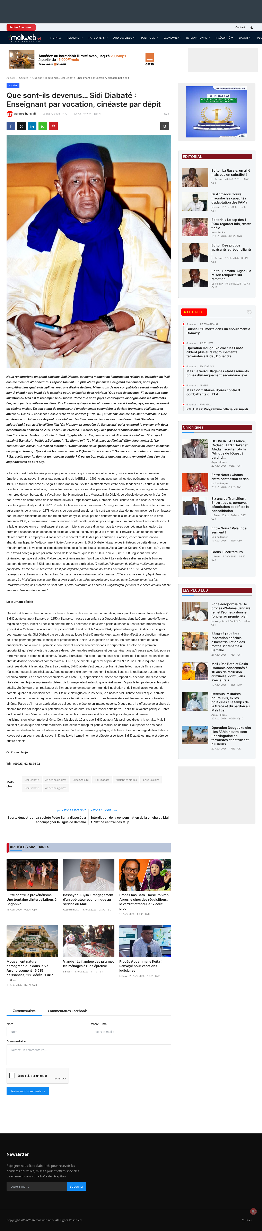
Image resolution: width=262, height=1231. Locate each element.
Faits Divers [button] (96, 37)
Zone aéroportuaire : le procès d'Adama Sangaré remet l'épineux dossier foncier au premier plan (230, 610)
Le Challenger (219, 483)
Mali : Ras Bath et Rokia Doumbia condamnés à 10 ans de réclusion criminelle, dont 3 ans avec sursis (229, 672)
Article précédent (73, 810)
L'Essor (67, 971)
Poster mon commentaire (28, 1091)
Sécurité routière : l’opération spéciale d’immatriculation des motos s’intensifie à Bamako (228, 642)
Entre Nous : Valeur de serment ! (228, 530)
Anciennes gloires (55, 780)
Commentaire (16, 1041)
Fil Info (55, 37)
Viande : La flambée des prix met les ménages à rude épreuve (88, 963)
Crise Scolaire (81, 780)
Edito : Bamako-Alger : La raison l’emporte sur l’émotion (231, 275)
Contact (240, 27)
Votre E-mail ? (100, 1024)
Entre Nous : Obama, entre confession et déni (230, 477)
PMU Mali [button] (73, 37)
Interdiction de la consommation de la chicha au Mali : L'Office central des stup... (130, 820)
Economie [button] (170, 37)
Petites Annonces (20, 27)
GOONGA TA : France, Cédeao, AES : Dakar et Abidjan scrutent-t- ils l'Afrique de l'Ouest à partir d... (229, 449)
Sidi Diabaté (32, 780)
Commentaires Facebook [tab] (67, 1011)
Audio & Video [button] (122, 37)
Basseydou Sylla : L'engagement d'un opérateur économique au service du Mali (88, 899)
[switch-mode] (252, 27)
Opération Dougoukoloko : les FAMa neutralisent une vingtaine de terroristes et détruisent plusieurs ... (231, 736)
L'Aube (215, 556)
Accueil (11, 78)
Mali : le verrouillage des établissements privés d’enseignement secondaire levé (217, 373)
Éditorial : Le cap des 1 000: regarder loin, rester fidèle (231, 224)
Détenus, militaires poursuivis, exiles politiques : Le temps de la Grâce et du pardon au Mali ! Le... (230, 702)
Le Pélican (217, 179)
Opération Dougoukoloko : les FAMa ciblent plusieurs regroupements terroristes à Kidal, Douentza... (214, 352)
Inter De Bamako (219, 232)
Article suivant (101, 810)
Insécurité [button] (223, 37)
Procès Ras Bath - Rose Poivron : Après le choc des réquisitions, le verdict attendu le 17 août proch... (145, 901)
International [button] (196, 37)
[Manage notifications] (253, 1211)
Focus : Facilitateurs (227, 552)
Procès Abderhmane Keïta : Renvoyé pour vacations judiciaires (140, 965)
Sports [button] (243, 37)
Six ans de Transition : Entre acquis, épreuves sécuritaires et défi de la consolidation (230, 505)
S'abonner (77, 1186)
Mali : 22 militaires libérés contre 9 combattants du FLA (213, 392)
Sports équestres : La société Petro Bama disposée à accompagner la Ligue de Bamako (47, 820)
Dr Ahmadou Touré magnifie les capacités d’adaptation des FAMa (229, 198)
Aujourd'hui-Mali (71, 909)
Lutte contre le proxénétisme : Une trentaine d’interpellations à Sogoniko (31, 899)
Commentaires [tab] (24, 1010)
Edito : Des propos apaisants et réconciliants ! (231, 249)
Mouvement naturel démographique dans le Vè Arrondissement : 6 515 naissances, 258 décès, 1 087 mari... (30, 970)
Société (23, 78)
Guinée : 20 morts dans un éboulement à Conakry (218, 331)
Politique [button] (148, 37)
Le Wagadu (218, 621)
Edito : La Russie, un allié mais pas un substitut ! (230, 172)
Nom (10, 1024)
